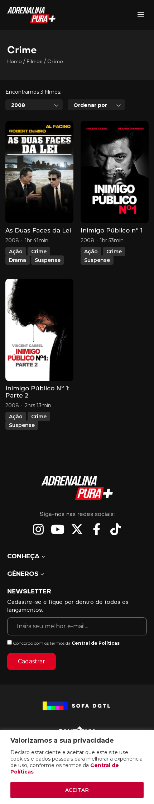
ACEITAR (77, 790)
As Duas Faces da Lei (38, 230)
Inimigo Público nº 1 (112, 230)
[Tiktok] (116, 529)
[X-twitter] (77, 529)
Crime (39, 251)
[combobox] (34, 104)
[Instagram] (38, 529)
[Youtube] (58, 529)
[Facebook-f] (96, 529)
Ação (16, 251)
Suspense (48, 260)
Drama (17, 260)
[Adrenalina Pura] (141, 15)
